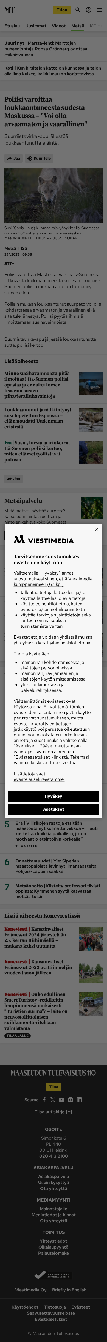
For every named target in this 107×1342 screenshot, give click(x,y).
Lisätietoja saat (39, 776)
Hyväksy (53, 796)
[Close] (97, 529)
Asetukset (53, 809)
